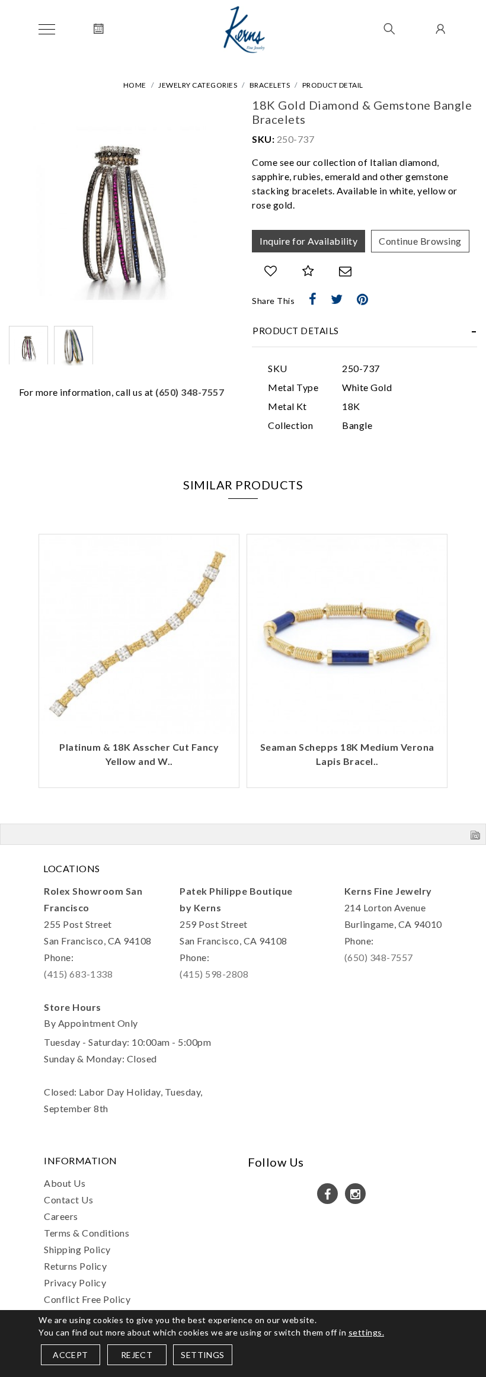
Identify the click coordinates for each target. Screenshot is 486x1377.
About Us (64, 1183)
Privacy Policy (75, 1282)
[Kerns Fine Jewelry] (244, 29)
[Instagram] (355, 1193)
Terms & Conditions (86, 1232)
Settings (202, 1355)
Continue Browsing (420, 240)
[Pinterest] (363, 299)
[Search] (390, 29)
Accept (70, 1355)
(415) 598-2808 (214, 973)
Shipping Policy (77, 1249)
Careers (61, 1216)
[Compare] (308, 271)
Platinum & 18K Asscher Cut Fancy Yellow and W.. (139, 754)
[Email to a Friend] (346, 271)
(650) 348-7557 (189, 392)
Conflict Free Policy (87, 1299)
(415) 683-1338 (78, 973)
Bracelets (270, 85)
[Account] (439, 29)
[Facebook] (313, 299)
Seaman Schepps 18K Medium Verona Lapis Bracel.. (347, 754)
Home (134, 85)
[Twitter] (337, 299)
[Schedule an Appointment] (99, 29)
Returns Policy (75, 1266)
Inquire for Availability (308, 240)
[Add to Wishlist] (271, 271)
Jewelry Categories (197, 85)
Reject (136, 1355)
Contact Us (68, 1199)
